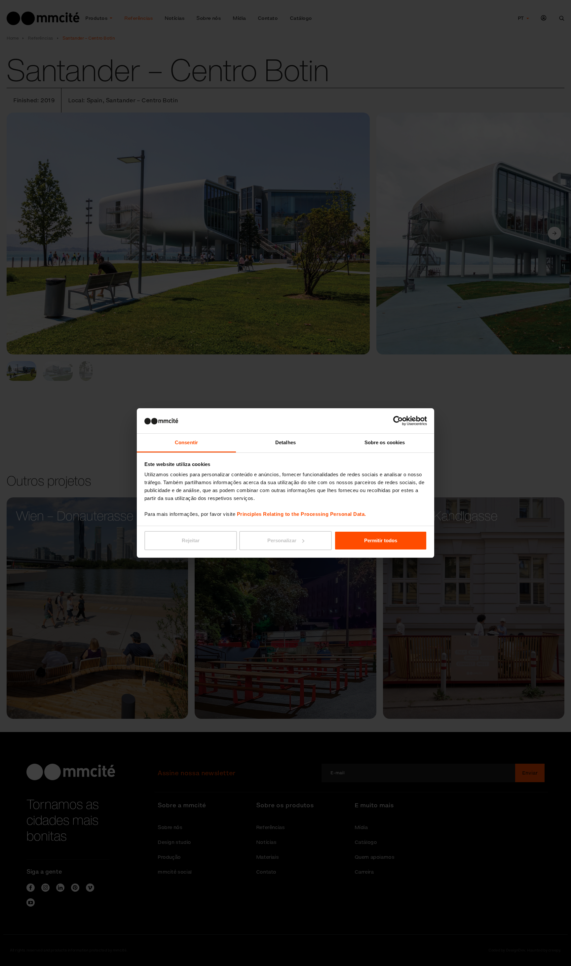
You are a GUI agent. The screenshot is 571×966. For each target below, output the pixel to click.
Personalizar (281, 540)
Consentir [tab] (186, 442)
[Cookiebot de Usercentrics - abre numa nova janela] (398, 421)
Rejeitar (191, 540)
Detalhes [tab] (285, 442)
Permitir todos (380, 540)
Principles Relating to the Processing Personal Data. (301, 514)
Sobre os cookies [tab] (384, 442)
